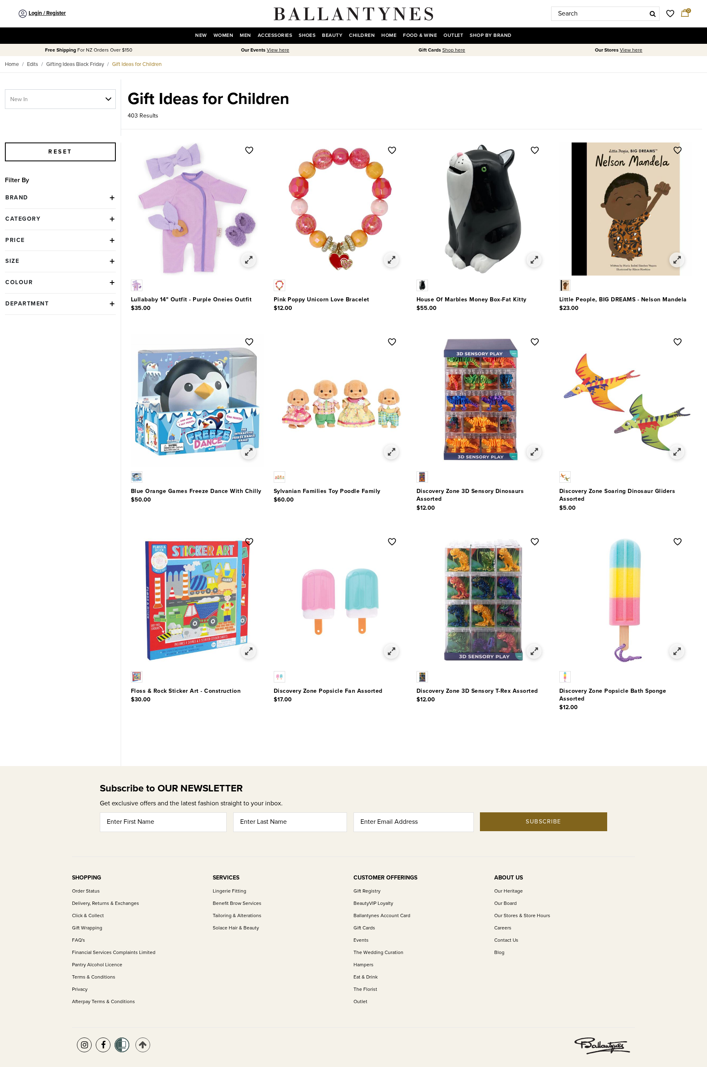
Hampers (364, 965)
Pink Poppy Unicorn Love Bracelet (321, 299)
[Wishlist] (249, 151)
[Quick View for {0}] (248, 260)
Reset (60, 151)
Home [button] (388, 35)
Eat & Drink (366, 977)
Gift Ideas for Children (137, 64)
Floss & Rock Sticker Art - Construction (186, 690)
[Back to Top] (142, 1045)
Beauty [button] (332, 35)
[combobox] (605, 14)
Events (361, 940)
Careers (502, 928)
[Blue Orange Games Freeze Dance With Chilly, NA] (137, 476)
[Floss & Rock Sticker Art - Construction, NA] (137, 676)
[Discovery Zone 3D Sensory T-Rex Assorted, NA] (423, 676)
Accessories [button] (275, 35)
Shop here (453, 50)
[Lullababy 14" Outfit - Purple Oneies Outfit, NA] (137, 285)
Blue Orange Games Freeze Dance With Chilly (196, 491)
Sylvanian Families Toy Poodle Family (327, 491)
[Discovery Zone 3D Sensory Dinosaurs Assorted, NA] (423, 476)
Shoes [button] (307, 35)
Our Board (505, 903)
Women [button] (223, 35)
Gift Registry (367, 891)
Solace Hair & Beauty (236, 928)
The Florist (365, 989)
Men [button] (245, 35)
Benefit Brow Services (237, 903)
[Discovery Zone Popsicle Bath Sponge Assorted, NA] (565, 676)
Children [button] (362, 35)
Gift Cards (364, 928)
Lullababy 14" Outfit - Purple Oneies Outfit (191, 299)
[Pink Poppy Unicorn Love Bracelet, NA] (280, 285)
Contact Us (506, 940)
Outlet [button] (453, 35)
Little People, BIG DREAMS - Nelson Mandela (623, 299)
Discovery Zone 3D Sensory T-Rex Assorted (477, 690)
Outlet (360, 1002)
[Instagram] (84, 1045)
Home (12, 64)
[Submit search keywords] (653, 13)
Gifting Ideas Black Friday (75, 64)
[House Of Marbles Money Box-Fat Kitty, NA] (423, 285)
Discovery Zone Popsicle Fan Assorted (328, 690)
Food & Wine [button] (420, 35)
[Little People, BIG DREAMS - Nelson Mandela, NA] (565, 285)
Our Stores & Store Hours (522, 916)
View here (278, 50)
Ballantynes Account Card (382, 916)
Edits (32, 64)
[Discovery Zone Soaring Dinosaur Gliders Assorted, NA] (565, 476)
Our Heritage (508, 891)
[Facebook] (103, 1045)
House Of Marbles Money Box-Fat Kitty (472, 299)
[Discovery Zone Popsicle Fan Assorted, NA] (280, 676)
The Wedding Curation (378, 952)
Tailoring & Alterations (237, 916)
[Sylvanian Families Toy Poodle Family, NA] (280, 476)
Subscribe (543, 821)
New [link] (201, 35)
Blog (499, 952)
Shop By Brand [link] (490, 35)
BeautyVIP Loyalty (373, 903)
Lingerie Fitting (229, 891)
